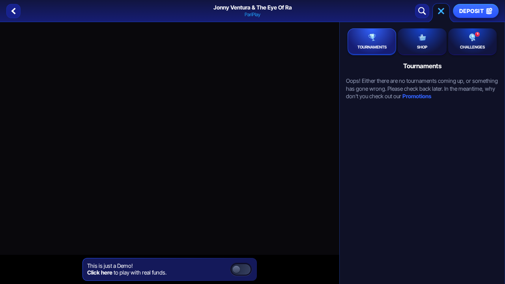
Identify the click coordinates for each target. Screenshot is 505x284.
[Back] (13, 11)
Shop (422, 47)
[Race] (441, 11)
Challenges (472, 40)
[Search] (422, 11)
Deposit (471, 10)
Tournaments (372, 47)
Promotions (416, 96)
